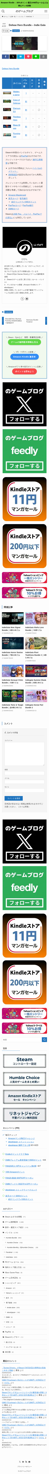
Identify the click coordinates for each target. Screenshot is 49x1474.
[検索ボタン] (3, 11)
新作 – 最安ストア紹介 (16, 1227)
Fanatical (12, 1252)
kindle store (13, 1307)
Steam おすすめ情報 (15, 1216)
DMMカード (13, 208)
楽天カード (13, 198)
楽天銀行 (24, 198)
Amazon (10, 1288)
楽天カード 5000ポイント (16, 1195)
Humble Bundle (13, 1237)
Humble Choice (15, 1242)
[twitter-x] (22, 298)
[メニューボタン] (46, 11)
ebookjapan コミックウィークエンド (21, 1189)
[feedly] (23, 1462)
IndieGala (16, 31)
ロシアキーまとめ (13, 1347)
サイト (7, 787)
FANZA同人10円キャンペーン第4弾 (20, 1165)
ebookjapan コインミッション (21, 1141)
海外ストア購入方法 (15, 1267)
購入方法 (10, 1342)
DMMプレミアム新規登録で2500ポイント (23, 1159)
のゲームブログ (24, 11)
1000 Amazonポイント (15, 1171)
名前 (6, 769)
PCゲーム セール (14, 1262)
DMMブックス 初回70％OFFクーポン (21, 1183)
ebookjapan (13, 1312)
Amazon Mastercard (17, 195)
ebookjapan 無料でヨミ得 (19, 1145)
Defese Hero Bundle (10, 68)
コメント (8, 740)
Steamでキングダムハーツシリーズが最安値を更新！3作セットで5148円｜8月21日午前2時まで (24, 1393)
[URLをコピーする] (43, 56)
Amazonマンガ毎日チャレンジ (21, 1138)
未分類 (9, 1352)
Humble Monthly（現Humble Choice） (22, 1247)
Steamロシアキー (14, 1337)
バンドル (11, 1232)
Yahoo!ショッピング (15, 1293)
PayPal (24, 155)
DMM (9, 1317)
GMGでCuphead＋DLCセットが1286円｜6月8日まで (24, 1380)
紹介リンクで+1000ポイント (23, 201)
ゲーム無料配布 (14, 1222)
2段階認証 (12, 174)
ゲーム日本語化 (13, 1277)
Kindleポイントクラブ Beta (17, 1154)
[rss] (26, 1462)
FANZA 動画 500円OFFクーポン (19, 1177)
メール (7, 778)
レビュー (10, 1327)
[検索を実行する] (44, 1039)
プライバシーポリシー (24, 1466)
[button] (5, 56)
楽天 (9, 1298)
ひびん (7, 1382)
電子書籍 (11, 1302)
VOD (9, 1322)
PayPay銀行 (28, 205)
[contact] (26, 298)
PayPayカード (14, 205)
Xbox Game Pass (13, 1272)
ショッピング (13, 1283)
